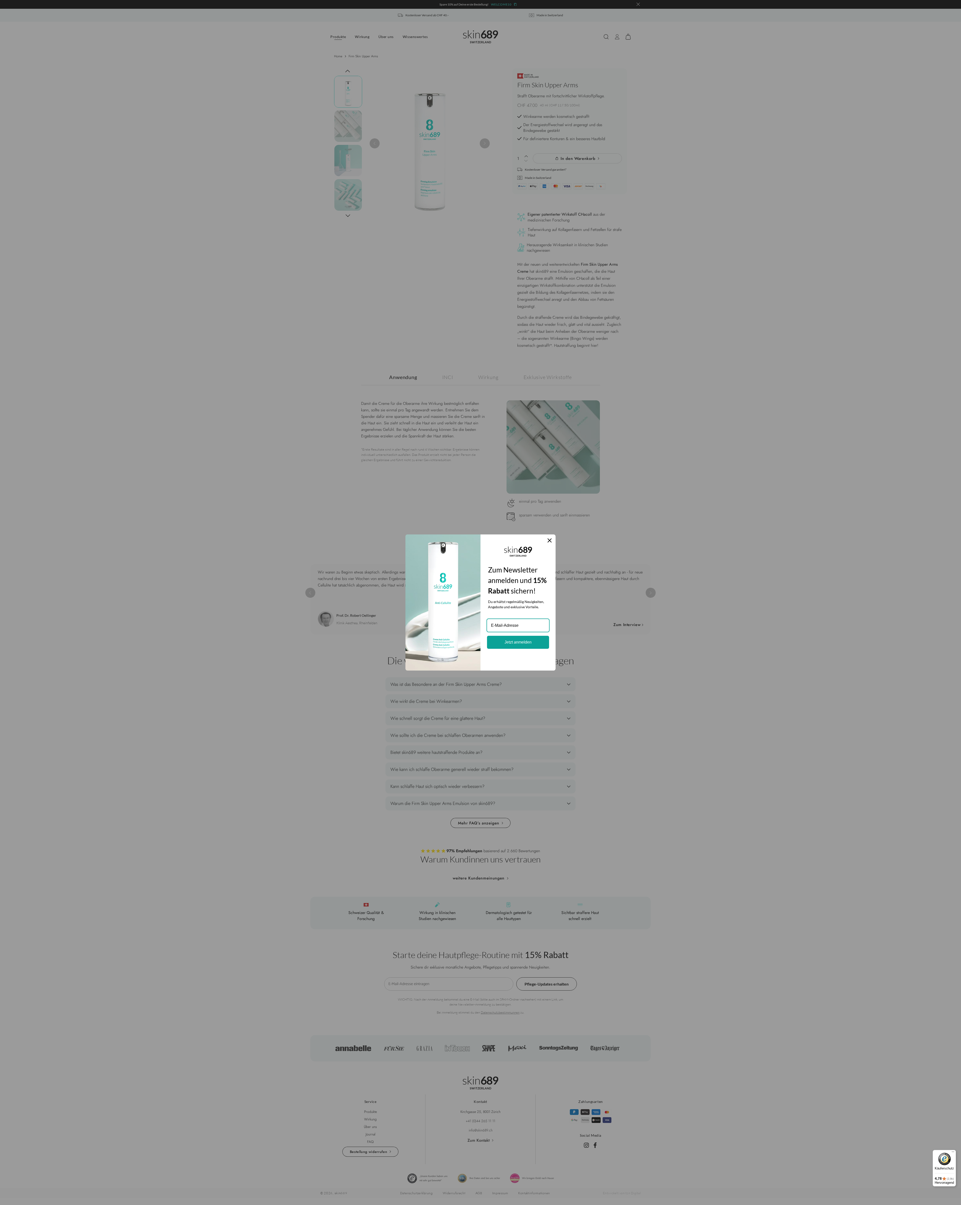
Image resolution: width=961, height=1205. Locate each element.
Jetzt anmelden (518, 642)
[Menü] (953, 1153)
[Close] (550, 540)
